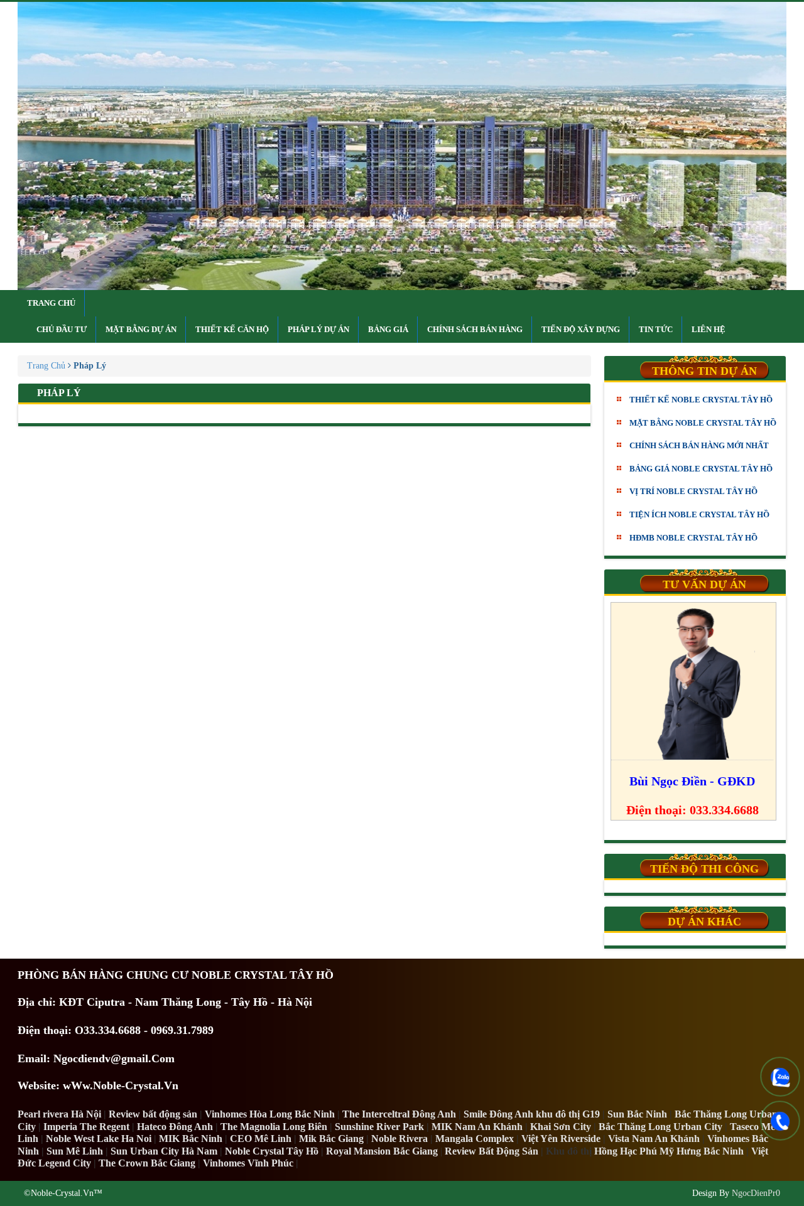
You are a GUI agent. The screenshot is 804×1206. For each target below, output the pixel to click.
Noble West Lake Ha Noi (98, 1138)
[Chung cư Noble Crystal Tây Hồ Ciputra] (402, 146)
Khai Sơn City (560, 1126)
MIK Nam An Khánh (477, 1126)
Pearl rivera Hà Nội (59, 1114)
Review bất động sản (153, 1114)
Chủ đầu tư (61, 329)
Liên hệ (708, 329)
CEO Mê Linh (260, 1138)
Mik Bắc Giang (331, 1138)
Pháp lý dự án (318, 329)
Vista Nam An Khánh (654, 1138)
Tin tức (656, 329)
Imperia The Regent (86, 1126)
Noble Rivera (399, 1138)
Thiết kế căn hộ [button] (232, 329)
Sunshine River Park (379, 1126)
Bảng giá (388, 329)
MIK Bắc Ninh (190, 1138)
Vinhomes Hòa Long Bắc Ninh (270, 1114)
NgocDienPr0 (756, 1193)
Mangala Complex (474, 1138)
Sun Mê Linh (74, 1151)
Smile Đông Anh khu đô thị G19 (532, 1114)
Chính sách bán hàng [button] (475, 329)
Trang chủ (51, 303)
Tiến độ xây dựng (580, 329)
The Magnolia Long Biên (273, 1126)
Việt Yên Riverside (560, 1138)
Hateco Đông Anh (175, 1126)
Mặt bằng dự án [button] (141, 329)
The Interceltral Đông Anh (399, 1114)
